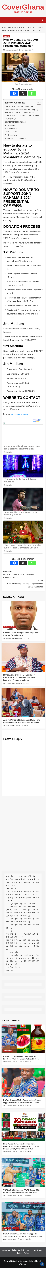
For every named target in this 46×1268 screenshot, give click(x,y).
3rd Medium (11, 132)
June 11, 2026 (24, 1151)
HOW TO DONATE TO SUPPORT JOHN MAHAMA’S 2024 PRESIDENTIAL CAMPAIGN (23, 115)
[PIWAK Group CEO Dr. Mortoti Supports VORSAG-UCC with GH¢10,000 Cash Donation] (23, 1216)
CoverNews (35, 1261)
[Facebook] (14, 93)
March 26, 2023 (26, 50)
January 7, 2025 (20, 725)
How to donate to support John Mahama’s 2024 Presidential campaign (22, 107)
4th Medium (11, 135)
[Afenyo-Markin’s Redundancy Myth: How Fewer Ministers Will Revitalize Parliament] (23, 702)
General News (8, 1138)
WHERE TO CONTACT (16, 138)
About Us (6, 1250)
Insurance (18, 1138)
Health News (8, 1050)
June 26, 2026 (24, 1061)
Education (7, 1094)
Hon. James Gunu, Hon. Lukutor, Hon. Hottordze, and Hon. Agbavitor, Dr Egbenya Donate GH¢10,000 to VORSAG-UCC (21, 1146)
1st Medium (11, 125)
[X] (23, 93)
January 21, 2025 (20, 683)
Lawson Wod (9, 638)
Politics (13, 627)
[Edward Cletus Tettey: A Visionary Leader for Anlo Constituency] (23, 615)
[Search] (41, 20)
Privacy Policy (23, 1253)
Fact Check (37, 1250)
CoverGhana (23, 7)
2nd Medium (11, 128)
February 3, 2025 (20, 638)
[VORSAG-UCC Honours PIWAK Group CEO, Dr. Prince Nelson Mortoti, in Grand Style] (23, 1172)
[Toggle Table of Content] (37, 103)
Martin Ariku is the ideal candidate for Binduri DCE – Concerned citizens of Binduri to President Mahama (19, 677)
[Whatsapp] (32, 93)
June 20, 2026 (24, 1105)
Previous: (18, 575)
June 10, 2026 (24, 1239)
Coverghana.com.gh (11, 50)
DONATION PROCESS (16, 122)
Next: (25, 584)
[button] (4, 20)
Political (6, 36)
